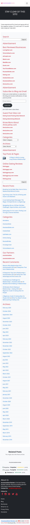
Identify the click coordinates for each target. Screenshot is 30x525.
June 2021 (5, 384)
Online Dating (7, 238)
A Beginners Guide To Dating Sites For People (13, 290)
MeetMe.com (7, 62)
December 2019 (7, 422)
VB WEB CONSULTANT (22, 523)
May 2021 (5, 387)
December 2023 (7, 321)
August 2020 (6, 405)
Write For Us (4, 507)
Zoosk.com (6, 65)
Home (2, 499)
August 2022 (6, 356)
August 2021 (6, 380)
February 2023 (7, 339)
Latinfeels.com (7, 234)
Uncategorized (7, 245)
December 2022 (7, 342)
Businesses (4, 504)
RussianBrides (7, 241)
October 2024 (7, 311)
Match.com (6, 59)
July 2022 (5, 360)
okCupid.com (7, 56)
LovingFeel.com (7, 50)
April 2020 (6, 415)
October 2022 (7, 349)
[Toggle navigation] (27, 3)
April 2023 (6, 335)
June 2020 (5, 408)
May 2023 (5, 332)
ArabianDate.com (8, 78)
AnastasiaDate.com (9, 81)
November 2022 (7, 346)
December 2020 (7, 398)
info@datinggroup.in (15, 488)
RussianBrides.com (9, 71)
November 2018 (7, 440)
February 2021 (7, 391)
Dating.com (6, 75)
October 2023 (7, 325)
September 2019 (7, 426)
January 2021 (6, 394)
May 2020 (5, 412)
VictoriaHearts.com (9, 53)
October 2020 (7, 401)
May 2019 (5, 429)
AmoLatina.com (8, 84)
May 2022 (5, 367)
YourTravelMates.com (9, 68)
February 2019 (7, 436)
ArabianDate (6, 231)
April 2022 (6, 370)
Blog (2, 501)
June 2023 (5, 328)
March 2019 (6, 433)
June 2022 (5, 363)
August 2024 (6, 318)
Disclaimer (4, 512)
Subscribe (7, 105)
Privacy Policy (5, 509)
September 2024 (7, 315)
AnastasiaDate (7, 224)
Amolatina (6, 220)
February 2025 (7, 308)
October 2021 (7, 377)
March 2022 (6, 374)
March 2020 (6, 419)
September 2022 (7, 353)
